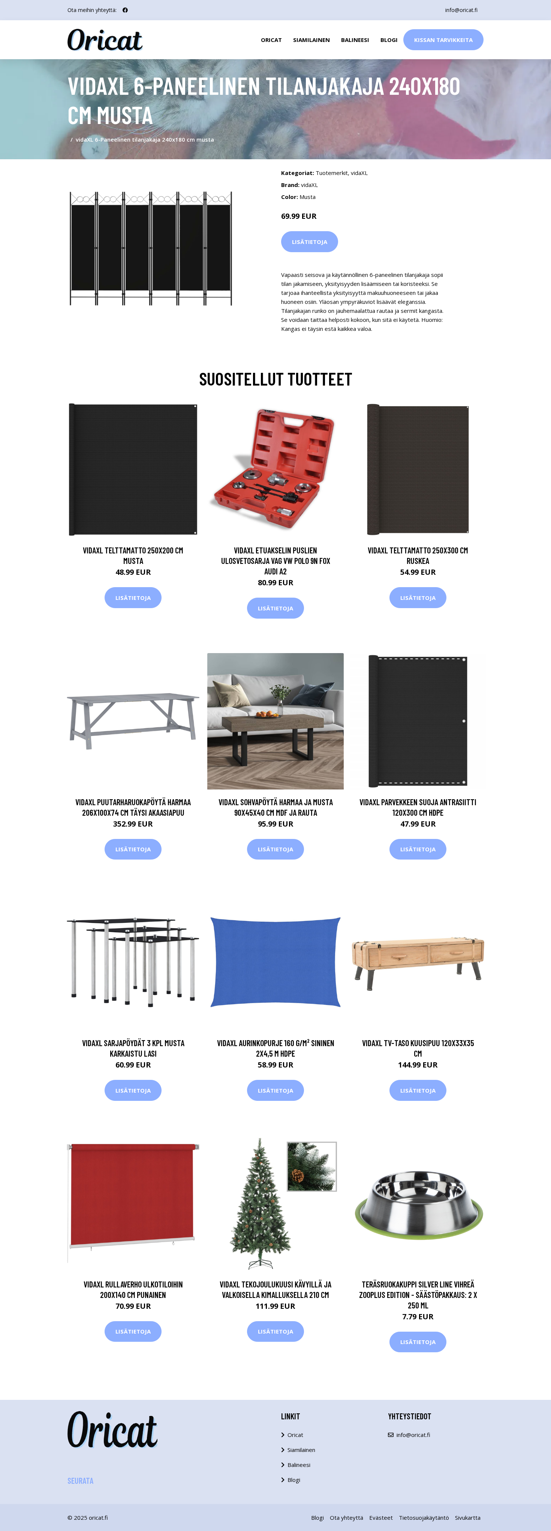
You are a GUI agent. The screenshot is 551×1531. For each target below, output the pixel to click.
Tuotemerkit (332, 172)
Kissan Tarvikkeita (443, 39)
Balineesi (355, 39)
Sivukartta (468, 1517)
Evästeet (381, 1517)
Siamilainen (311, 39)
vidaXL (359, 172)
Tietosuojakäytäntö (424, 1517)
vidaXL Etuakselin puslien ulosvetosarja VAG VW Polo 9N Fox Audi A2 (275, 560)
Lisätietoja (309, 241)
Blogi (389, 39)
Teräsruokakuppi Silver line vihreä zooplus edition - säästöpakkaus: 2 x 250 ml (418, 1294)
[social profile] (125, 10)
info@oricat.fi (461, 9)
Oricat (271, 39)
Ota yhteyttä (346, 1517)
